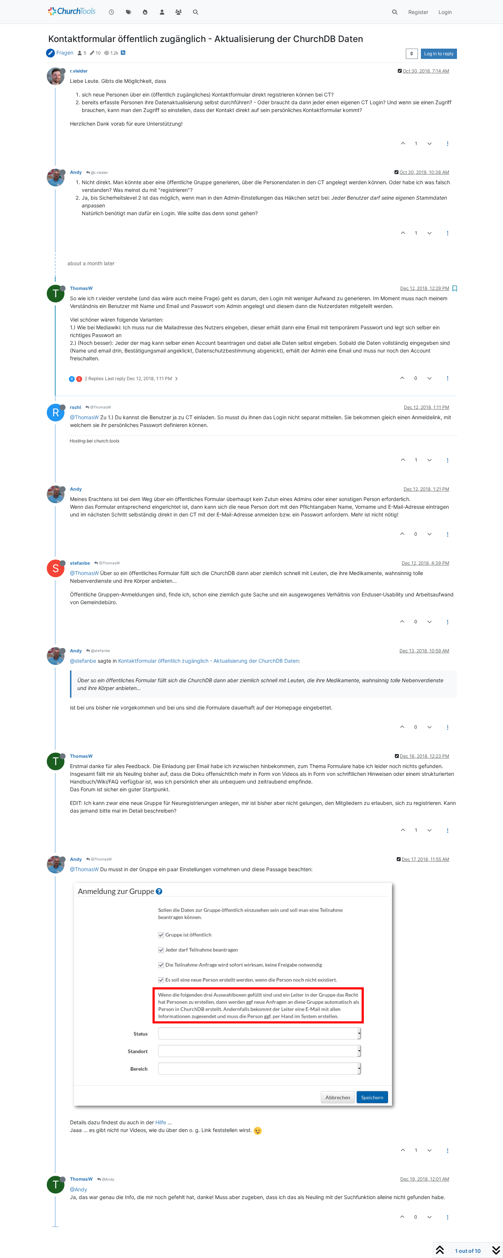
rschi (75, 407)
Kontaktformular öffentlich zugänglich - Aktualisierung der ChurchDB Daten (208, 661)
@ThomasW (100, 407)
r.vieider (79, 71)
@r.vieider (99, 172)
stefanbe (80, 563)
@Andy (108, 1179)
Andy (76, 172)
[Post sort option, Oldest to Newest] (412, 54)
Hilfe (160, 1122)
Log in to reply (439, 53)
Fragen (64, 52)
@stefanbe (100, 650)
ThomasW (81, 288)
